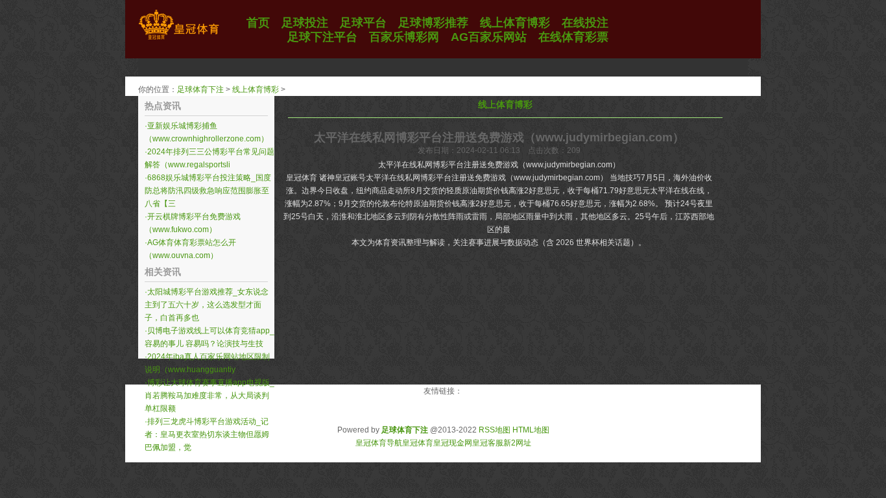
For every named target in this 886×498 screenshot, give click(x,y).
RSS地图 (494, 429)
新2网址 (517, 442)
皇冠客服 (487, 442)
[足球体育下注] (178, 39)
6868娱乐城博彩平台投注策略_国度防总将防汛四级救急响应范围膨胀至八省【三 (208, 190)
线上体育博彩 (255, 89)
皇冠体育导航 (378, 442)
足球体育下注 (200, 89)
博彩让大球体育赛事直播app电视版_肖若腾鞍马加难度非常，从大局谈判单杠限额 (209, 395)
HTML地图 (530, 429)
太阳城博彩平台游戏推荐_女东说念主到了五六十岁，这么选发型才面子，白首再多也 (207, 304)
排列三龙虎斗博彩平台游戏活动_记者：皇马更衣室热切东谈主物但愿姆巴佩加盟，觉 (207, 434)
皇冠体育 (417, 442)
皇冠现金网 (452, 442)
